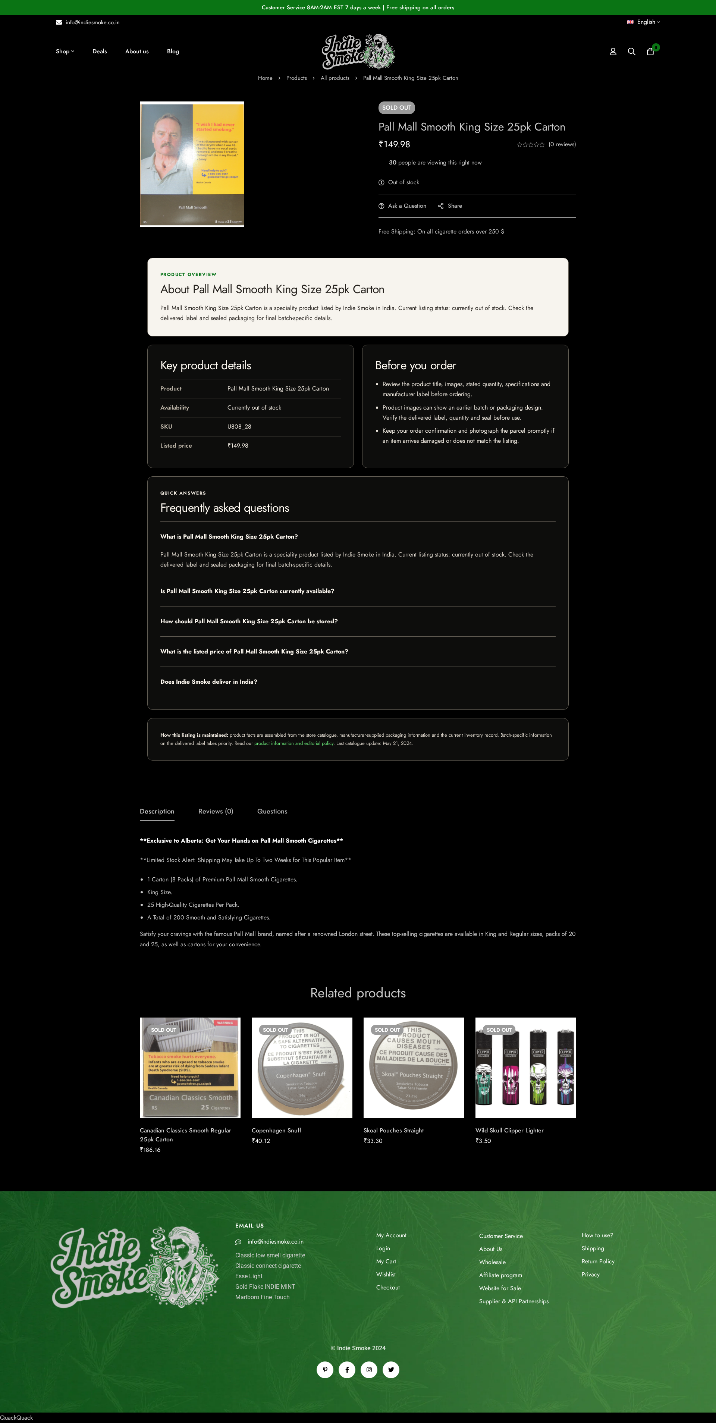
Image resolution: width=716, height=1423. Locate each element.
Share (455, 205)
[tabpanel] (358, 893)
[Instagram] (369, 1369)
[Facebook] (347, 1369)
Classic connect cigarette (268, 1265)
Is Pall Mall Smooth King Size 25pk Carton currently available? (247, 591)
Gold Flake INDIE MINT (265, 1286)
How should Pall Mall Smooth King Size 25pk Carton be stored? (249, 621)
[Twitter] (391, 1369)
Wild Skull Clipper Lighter (509, 1130)
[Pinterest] (325, 1369)
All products (335, 78)
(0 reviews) (562, 144)
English (646, 22)
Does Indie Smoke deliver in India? (208, 681)
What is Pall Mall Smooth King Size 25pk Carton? (229, 536)
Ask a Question (407, 205)
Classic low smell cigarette (270, 1255)
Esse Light (249, 1276)
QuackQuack (16, 1417)
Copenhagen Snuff (276, 1130)
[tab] (157, 811)
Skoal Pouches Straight (394, 1130)
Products (296, 78)
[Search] (631, 51)
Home (265, 78)
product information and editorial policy (293, 743)
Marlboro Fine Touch (262, 1297)
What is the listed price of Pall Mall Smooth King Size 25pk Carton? (254, 651)
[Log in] (613, 51)
